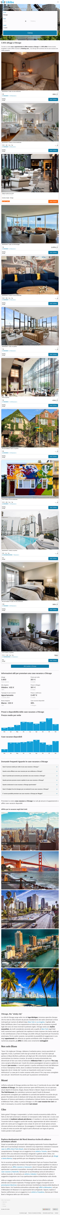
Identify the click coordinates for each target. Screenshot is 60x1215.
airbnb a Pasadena (37, 1192)
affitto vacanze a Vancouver (22, 1167)
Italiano (46, 1209)
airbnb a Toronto (41, 1151)
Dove (4, 12)
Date (4, 18)
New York (31, 1022)
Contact (56, 1213)
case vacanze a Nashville (10, 1172)
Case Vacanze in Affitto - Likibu (7, 1)
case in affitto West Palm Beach (12, 1149)
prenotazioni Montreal (9, 1185)
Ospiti (4, 25)
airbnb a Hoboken (30, 1174)
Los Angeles (40, 1022)
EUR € (54, 1209)
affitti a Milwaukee (45, 1187)
